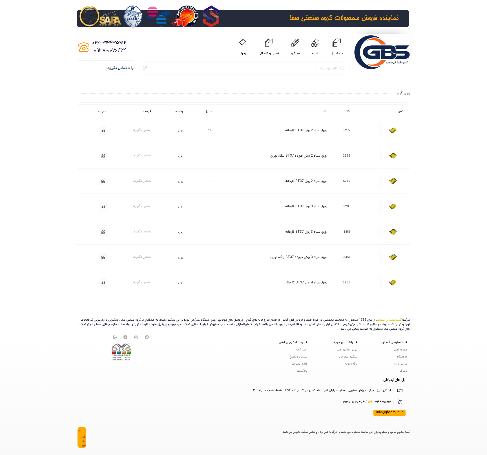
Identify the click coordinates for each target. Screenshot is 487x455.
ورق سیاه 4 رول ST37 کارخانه (306, 282)
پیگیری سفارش (348, 356)
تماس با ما (400, 363)
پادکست (302, 371)
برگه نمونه (351, 363)
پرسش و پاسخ (298, 356)
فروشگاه (402, 356)
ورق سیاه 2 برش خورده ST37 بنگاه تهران (298, 155)
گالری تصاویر (299, 363)
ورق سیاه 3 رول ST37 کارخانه (306, 206)
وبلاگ (403, 371)
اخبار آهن (301, 349)
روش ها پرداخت (347, 349)
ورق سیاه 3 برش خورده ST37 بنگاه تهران (298, 257)
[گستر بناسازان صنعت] (382, 53)
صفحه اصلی (400, 349)
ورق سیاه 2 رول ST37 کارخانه (306, 130)
